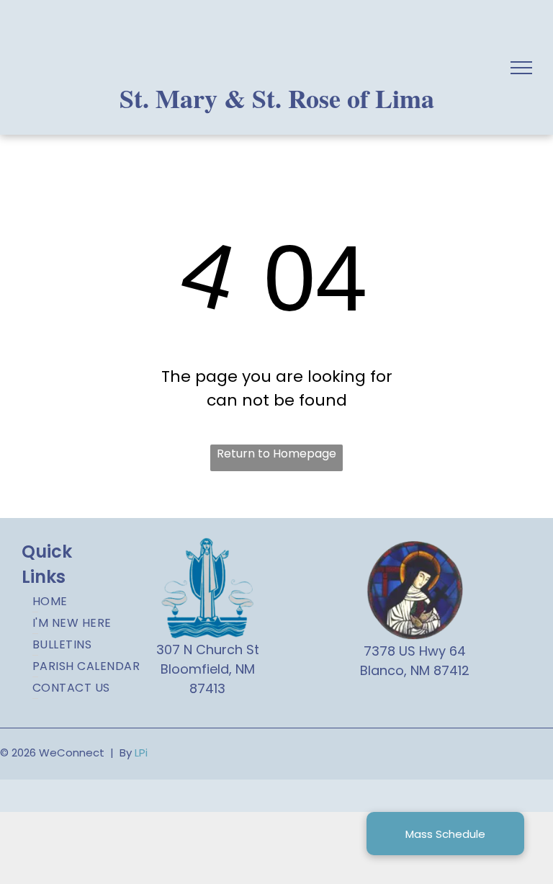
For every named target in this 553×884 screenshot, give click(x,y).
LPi (141, 752)
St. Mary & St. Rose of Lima (277, 98)
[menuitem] (90, 601)
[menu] (521, 67)
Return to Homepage (276, 453)
